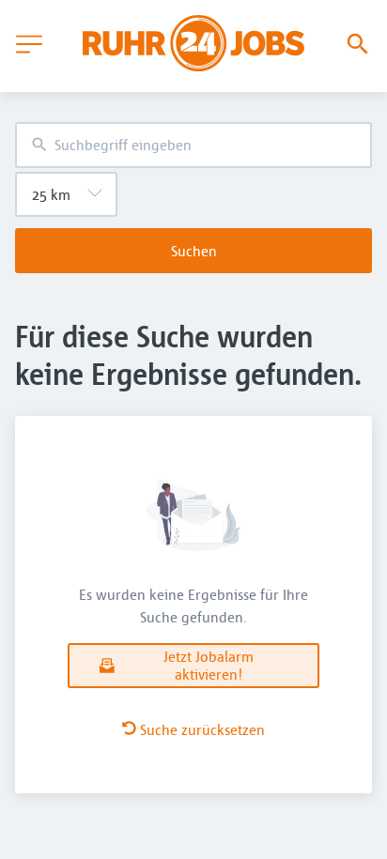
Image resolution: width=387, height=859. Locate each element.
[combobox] (193, 145)
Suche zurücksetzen (202, 729)
